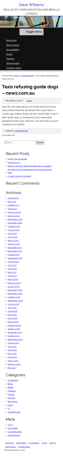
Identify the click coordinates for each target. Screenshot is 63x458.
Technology (13, 401)
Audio (9, 54)
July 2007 (12, 265)
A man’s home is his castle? (19, 176)
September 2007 (15, 258)
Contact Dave (13, 67)
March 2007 (13, 279)
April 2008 (12, 237)
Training (10, 58)
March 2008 (13, 240)
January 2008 (14, 244)
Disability (12, 391)
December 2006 (15, 290)
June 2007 (12, 269)
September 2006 (15, 301)
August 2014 (13, 198)
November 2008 (15, 223)
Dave (29, 100)
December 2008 (15, 219)
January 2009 (14, 216)
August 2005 (13, 343)
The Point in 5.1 (14, 162)
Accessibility (12, 49)
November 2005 (15, 332)
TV (9, 408)
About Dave (12, 45)
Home (16, 76)
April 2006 (12, 318)
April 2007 (12, 276)
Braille (10, 387)
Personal (11, 398)
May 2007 (12, 272)
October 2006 (14, 297)
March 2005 (13, 361)
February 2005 (14, 364)
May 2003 (12, 368)
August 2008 (13, 230)
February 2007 (14, 283)
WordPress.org (14, 435)
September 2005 (15, 339)
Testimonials (12, 63)
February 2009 (14, 212)
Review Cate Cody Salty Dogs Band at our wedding (30, 166)
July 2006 (12, 308)
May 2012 (12, 201)
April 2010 (12, 209)
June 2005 (12, 350)
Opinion (11, 394)
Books (10, 384)
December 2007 (15, 247)
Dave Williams (31, 4)
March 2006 (13, 322)
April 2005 (12, 357)
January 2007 (14, 286)
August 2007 (13, 262)
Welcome (11, 40)
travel (10, 405)
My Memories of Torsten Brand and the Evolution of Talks (30, 171)
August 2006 (13, 304)
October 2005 (14, 336)
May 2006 (12, 315)
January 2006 (14, 329)
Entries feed (13, 428)
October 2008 (14, 226)
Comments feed (15, 432)
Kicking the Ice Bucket (17, 159)
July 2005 (12, 346)
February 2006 (14, 325)
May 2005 (12, 353)
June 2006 (12, 311)
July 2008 (12, 233)
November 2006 (15, 293)
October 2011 (13, 205)
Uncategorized (27, 76)
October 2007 (14, 255)
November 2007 (15, 251)
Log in (10, 425)
